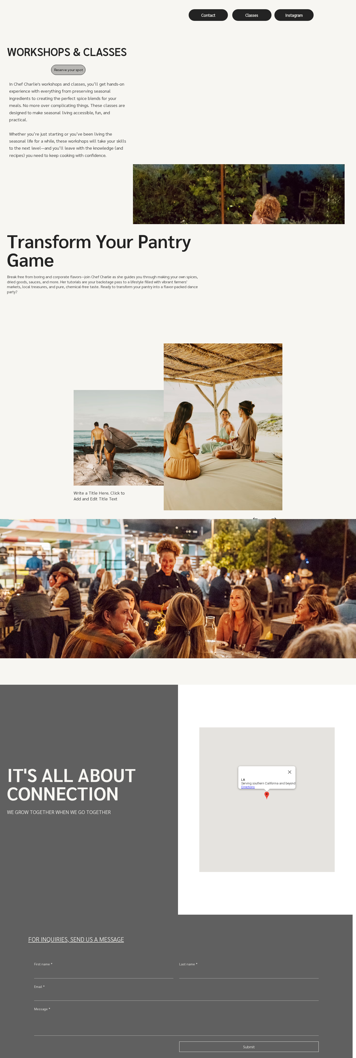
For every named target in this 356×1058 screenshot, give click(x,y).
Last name (188, 964)
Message (42, 1009)
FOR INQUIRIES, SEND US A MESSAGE (76, 939)
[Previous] (255, 519)
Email (39, 986)
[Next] (273, 519)
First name (43, 964)
